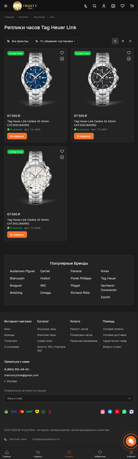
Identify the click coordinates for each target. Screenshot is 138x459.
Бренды (9, 334)
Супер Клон (44, 340)
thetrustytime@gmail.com (21, 375)
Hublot (45, 278)
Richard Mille (80, 292)
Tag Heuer (108, 278)
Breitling (16, 292)
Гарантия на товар (115, 340)
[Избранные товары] (122, 6)
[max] (131, 412)
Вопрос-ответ (112, 346)
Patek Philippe (81, 278)
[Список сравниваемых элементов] (113, 6)
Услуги (75, 321)
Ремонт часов (79, 328)
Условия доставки (114, 334)
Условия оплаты (113, 328)
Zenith (105, 297)
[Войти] (104, 6)
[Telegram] (110, 412)
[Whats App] (124, 412)
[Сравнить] (62, 58)
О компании (11, 346)
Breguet (16, 285)
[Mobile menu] (6, 6)
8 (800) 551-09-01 (16, 369)
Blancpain (17, 278)
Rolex (105, 271)
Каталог (43, 321)
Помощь (109, 321)
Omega (45, 292)
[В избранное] (62, 53)
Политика (10, 340)
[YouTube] (117, 412)
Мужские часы (46, 328)
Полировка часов (81, 334)
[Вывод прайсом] (130, 41)
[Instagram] (103, 412)
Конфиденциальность (46, 439)
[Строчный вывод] (122, 41)
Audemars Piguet (22, 271)
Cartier (45, 271)
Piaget (75, 285)
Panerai (76, 271)
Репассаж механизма (83, 340)
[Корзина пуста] (132, 6)
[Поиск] (94, 6)
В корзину (17, 136)
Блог (7, 328)
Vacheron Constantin (109, 288)
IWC (43, 285)
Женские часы (46, 334)
